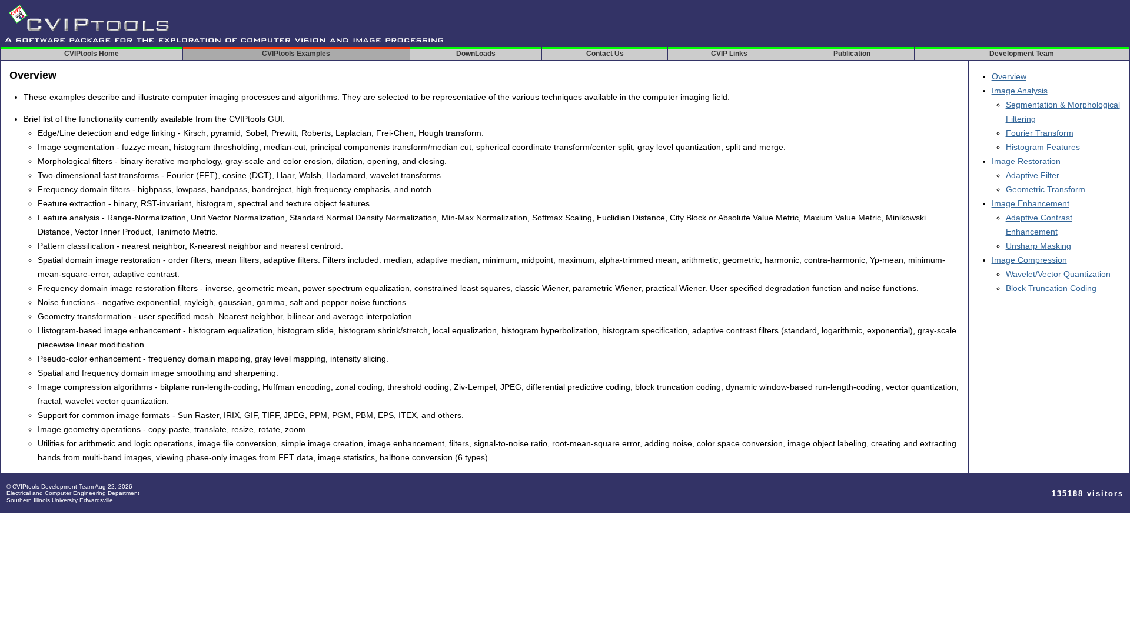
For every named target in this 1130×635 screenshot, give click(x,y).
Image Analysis (1020, 90)
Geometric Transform (1045, 189)
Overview (1009, 76)
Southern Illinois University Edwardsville (59, 500)
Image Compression (1029, 260)
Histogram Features (1043, 147)
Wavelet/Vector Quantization (1058, 274)
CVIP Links (729, 53)
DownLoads (476, 53)
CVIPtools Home (91, 53)
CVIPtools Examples (296, 53)
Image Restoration (1026, 161)
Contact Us (605, 53)
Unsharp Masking (1038, 245)
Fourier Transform (1040, 133)
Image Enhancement (1030, 203)
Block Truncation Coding (1051, 288)
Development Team (1021, 53)
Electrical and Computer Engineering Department (72, 493)
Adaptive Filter (1032, 175)
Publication (851, 53)
